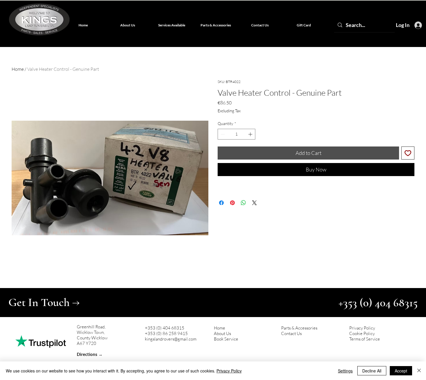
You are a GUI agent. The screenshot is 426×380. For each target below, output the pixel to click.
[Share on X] (254, 202)
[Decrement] (222, 134)
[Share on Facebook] (221, 202)
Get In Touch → (44, 302)
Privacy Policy (362, 328)
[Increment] (250, 134)
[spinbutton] (236, 134)
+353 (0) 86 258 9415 (166, 333)
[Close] (419, 370)
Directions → (90, 354)
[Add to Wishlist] (407, 153)
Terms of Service (364, 339)
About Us (222, 333)
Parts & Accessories (299, 328)
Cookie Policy (362, 333)
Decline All (371, 371)
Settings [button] (345, 371)
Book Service (226, 339)
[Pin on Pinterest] (232, 202)
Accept (401, 371)
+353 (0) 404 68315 (164, 328)
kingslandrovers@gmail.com (170, 339)
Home (18, 69)
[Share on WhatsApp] (243, 202)
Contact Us (291, 333)
